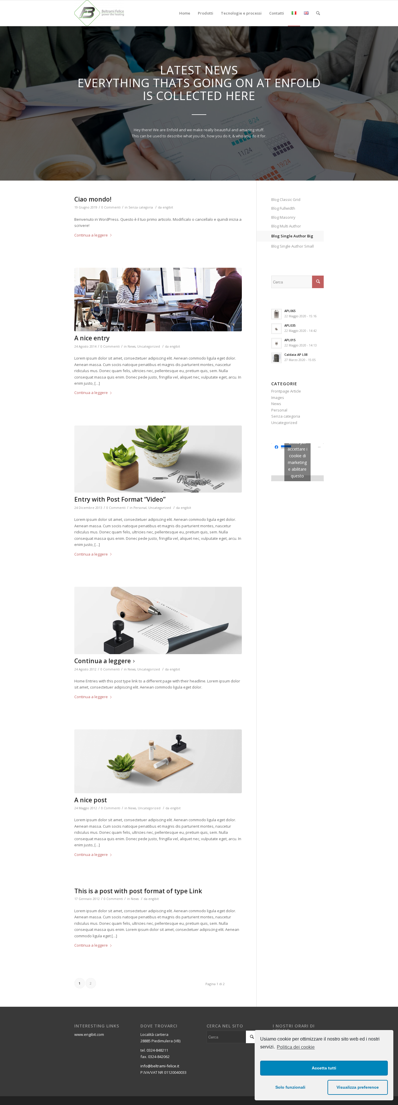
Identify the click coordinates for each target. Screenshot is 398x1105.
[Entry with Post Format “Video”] (158, 459)
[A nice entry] (158, 299)
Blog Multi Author (286, 226)
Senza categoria (140, 207)
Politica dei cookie (296, 1047)
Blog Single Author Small (292, 246)
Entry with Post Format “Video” (119, 499)
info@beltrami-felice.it (159, 1066)
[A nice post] (158, 761)
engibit (168, 207)
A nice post (90, 800)
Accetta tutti (324, 1068)
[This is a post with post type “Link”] (158, 620)
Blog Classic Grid (285, 199)
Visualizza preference (358, 1087)
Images (277, 397)
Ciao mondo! (92, 199)
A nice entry (92, 338)
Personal (140, 508)
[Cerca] (318, 13)
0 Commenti (111, 207)
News (131, 346)
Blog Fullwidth (283, 208)
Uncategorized (148, 346)
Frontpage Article (286, 391)
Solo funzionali (290, 1087)
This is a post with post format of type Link (138, 891)
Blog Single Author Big (292, 236)
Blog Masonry (283, 217)
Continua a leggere (91, 235)
